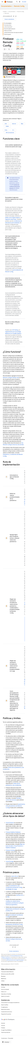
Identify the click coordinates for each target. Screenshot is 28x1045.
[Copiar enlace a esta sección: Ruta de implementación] (21, 465)
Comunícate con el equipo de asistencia (10, 1002)
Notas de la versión (5, 1009)
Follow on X (3, 991)
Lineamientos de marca (6, 1011)
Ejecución (7, 13)
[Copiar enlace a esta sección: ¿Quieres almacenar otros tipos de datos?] (4, 819)
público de (12, 217)
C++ (13, 130)
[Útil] (14, 16)
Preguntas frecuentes (6, 1014)
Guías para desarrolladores (7, 971)
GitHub (2, 981)
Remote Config (19, 6)
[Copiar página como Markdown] (9, 49)
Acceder (24, 1)
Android (14, 123)
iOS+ (6, 123)
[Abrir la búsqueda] (17, 2)
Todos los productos (5, 1032)
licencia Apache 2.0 (7, 958)
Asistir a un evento (5, 996)
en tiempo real (11, 377)
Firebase (5, 11)
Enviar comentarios (9, 19)
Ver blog (3, 987)
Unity (6, 130)
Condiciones (4, 1038)
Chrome (3, 1025)
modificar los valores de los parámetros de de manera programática (14, 903)
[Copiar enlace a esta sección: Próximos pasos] (20, 872)
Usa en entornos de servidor (14, 186)
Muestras (3, 976)
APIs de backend (10, 132)
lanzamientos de (14, 924)
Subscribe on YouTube (6, 994)
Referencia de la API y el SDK (7, 974)
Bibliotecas (3, 978)
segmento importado (10, 219)
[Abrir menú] (2, 1)
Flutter (7, 126)
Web (22, 123)
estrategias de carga (11, 889)
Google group (4, 1007)
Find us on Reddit (5, 989)
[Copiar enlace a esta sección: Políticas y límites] (22, 718)
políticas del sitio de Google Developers (15, 960)
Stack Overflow (4, 1004)
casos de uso (14, 876)
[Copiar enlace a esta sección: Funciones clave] (21, 139)
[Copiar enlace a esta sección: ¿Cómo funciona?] (22, 352)
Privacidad (10, 1038)
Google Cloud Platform (6, 1030)
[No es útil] (16, 16)
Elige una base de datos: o (15, 846)
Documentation (6, 6)
